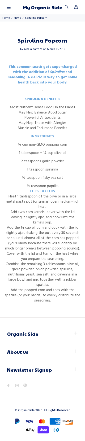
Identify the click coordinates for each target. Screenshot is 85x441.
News (17, 18)
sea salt (57, 178)
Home (6, 18)
